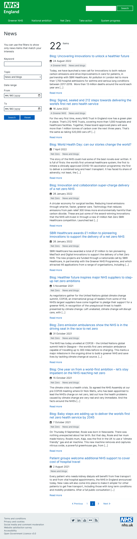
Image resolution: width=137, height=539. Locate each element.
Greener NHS (15, 20)
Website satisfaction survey (18, 527)
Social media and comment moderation (24, 524)
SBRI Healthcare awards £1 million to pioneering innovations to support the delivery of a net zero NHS (87, 234)
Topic (7, 72)
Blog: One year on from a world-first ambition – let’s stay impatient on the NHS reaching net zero (89, 371)
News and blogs (77, 65)
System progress (110, 20)
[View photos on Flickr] (90, 522)
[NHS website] (126, 525)
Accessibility (10, 530)
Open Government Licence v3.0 (20, 533)
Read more (56, 92)
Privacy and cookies (14, 521)
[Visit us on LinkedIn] (78, 522)
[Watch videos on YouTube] (84, 522)
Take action (85, 20)
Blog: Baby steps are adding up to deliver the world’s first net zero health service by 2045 (90, 415)
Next (105, 503)
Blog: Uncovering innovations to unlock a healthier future (89, 56)
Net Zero (65, 20)
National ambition (42, 20)
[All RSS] (96, 522)
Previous (78, 503)
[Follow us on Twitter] (73, 522)
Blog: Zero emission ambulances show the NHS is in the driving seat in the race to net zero (89, 326)
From (7, 90)
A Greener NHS (58, 65)
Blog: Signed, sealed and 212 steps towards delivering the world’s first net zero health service (90, 102)
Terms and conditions (15, 518)
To (5, 103)
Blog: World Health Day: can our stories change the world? (90, 144)
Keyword (9, 58)
